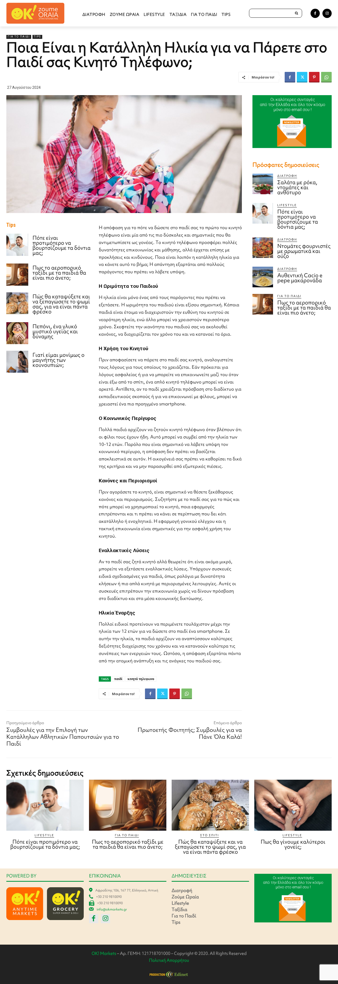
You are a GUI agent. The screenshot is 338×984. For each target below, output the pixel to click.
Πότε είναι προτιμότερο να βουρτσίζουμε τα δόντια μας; (61, 245)
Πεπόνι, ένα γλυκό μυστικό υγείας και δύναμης (55, 331)
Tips (37, 36)
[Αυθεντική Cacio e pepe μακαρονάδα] (262, 277)
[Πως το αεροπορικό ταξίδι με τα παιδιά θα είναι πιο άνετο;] (17, 274)
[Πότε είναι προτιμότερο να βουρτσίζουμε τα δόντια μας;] (17, 245)
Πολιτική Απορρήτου (169, 960)
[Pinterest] (314, 77)
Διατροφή (287, 176)
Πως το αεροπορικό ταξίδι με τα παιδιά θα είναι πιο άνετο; (59, 272)
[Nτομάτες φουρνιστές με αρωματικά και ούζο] (262, 247)
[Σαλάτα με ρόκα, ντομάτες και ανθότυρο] (262, 184)
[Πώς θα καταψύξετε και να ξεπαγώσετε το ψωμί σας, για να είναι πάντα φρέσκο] (17, 303)
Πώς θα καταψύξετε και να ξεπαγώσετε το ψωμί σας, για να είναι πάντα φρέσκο (61, 304)
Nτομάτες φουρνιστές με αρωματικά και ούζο (304, 251)
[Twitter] (302, 77)
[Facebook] (315, 13)
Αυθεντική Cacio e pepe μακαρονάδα (299, 278)
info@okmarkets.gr (112, 909)
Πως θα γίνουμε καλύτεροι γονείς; (293, 844)
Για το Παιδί (19, 36)
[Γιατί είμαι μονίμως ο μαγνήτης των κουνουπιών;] (17, 362)
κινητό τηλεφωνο (141, 679)
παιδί (118, 679)
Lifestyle (287, 205)
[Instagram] (327, 13)
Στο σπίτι (209, 835)
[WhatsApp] (326, 77)
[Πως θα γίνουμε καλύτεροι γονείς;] (293, 805)
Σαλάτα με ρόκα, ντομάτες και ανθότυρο (297, 187)
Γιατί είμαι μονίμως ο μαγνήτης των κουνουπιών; (58, 359)
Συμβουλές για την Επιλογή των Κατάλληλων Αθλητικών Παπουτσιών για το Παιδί (62, 736)
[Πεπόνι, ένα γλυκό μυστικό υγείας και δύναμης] (17, 333)
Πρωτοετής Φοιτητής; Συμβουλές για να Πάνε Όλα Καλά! (190, 733)
